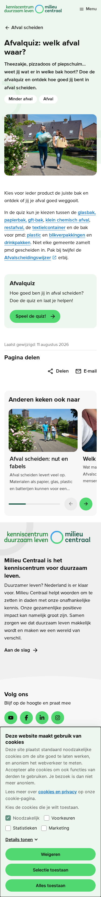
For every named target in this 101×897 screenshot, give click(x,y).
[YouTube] (10, 717)
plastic (34, 235)
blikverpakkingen (67, 235)
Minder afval (21, 99)
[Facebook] (26, 717)
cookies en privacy (57, 791)
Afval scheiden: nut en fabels (39, 462)
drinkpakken (17, 242)
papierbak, (15, 220)
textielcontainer (48, 227)
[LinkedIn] (42, 717)
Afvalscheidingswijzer (27, 257)
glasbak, (87, 212)
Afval (48, 99)
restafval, (14, 227)
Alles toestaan (50, 885)
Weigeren (50, 854)
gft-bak (35, 220)
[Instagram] (57, 717)
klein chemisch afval (67, 220)
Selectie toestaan (50, 870)
